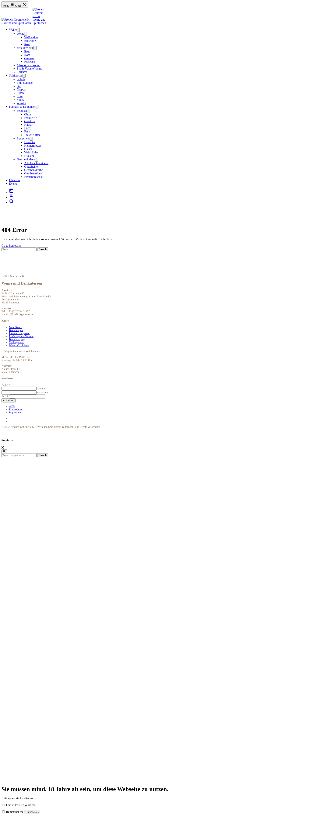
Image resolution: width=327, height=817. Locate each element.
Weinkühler (31, 152)
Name (6, 385)
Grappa (21, 89)
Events (13, 183)
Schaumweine (25, 47)
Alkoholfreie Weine (28, 65)
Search (43, 455)
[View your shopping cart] (11, 191)
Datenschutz (15, 409)
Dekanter (29, 142)
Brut (27, 51)
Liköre (21, 92)
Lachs (27, 128)
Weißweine (31, 37)
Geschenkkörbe (33, 170)
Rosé (27, 44)
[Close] (3, 447)
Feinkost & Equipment (22, 106)
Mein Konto (15, 327)
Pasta (27, 131)
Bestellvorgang (17, 339)
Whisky (21, 103)
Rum (20, 96)
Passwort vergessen (19, 333)
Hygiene (29, 155)
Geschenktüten (33, 173)
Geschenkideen (26, 159)
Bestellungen (16, 330)
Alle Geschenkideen (36, 163)
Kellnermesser (32, 145)
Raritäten (22, 71)
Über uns (14, 180)
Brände (21, 79)
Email (6, 396)
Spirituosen (16, 75)
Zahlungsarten (16, 342)
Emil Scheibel (25, 82)
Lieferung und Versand (21, 336)
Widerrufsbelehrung (19, 345)
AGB (12, 406)
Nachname (42, 392)
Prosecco (29, 61)
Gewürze (29, 121)
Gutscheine (31, 166)
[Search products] (11, 202)
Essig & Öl (30, 117)
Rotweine (30, 40)
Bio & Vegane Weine (29, 68)
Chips (27, 114)
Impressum (15, 412)
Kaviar (28, 124)
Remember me (14, 811)
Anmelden (8, 400)
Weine (13, 29)
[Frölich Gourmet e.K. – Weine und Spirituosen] (17, 23)
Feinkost (22, 110)
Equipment (23, 138)
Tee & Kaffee (32, 134)
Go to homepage (11, 245)
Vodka (20, 99)
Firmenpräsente (33, 176)
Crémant (29, 58)
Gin (19, 86)
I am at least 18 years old (20, 805)
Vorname (41, 388)
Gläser (28, 149)
